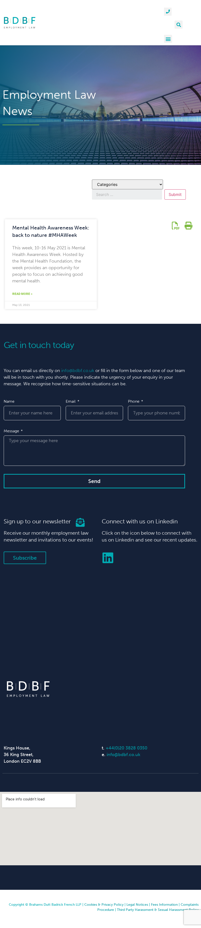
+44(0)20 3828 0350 (126, 748)
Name (9, 401)
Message (12, 431)
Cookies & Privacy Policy (104, 905)
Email (71, 401)
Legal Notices (137, 905)
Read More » (22, 294)
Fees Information (164, 905)
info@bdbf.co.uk (77, 370)
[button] (179, 25)
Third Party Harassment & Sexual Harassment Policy (158, 910)
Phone (134, 401)
